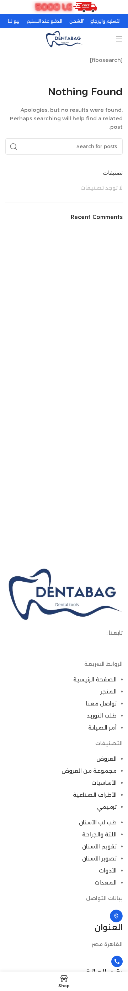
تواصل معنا (101, 703)
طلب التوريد (102, 715)
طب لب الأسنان (98, 822)
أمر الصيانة (102, 727)
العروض (106, 758)
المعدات (106, 882)
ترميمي (107, 806)
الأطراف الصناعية (95, 794)
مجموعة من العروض (89, 770)
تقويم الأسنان (99, 846)
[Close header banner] (9, 7)
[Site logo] (63, 38)
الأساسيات (104, 782)
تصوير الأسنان (99, 858)
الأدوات (108, 870)
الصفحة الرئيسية (95, 679)
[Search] (13, 146)
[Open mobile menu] (119, 39)
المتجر (108, 691)
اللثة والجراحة (99, 834)
